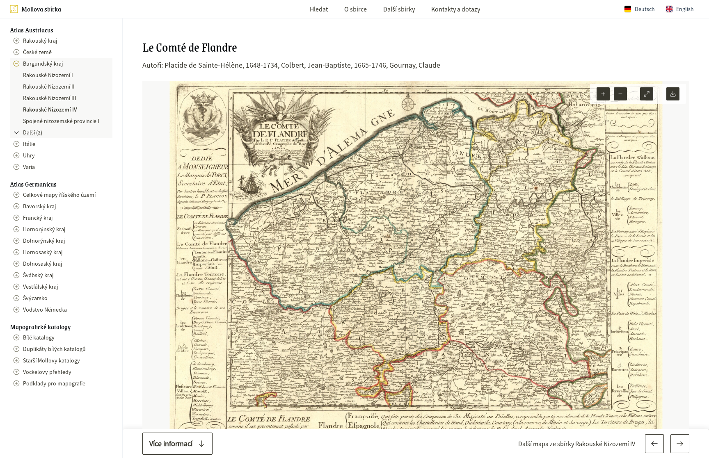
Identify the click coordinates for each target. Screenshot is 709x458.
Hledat (319, 9)
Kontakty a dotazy (455, 9)
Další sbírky (399, 9)
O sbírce (355, 9)
